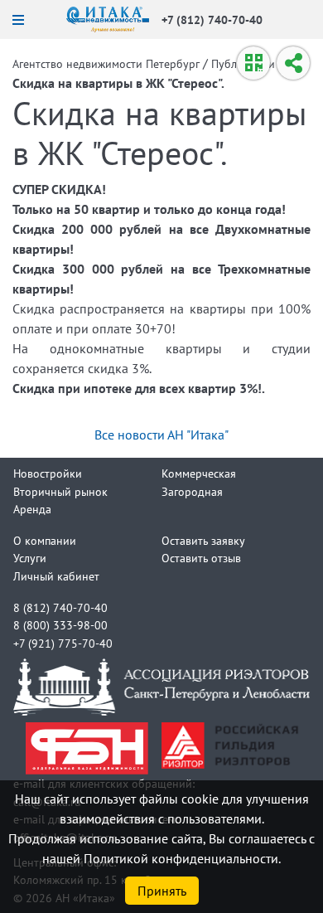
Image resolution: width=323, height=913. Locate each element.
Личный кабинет (56, 576)
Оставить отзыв (201, 558)
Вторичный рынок (60, 491)
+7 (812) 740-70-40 (212, 19)
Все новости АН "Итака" (161, 434)
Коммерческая (199, 473)
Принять (161, 890)
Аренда (32, 509)
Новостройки (47, 473)
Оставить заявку (203, 540)
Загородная (192, 491)
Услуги (29, 558)
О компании (44, 540)
